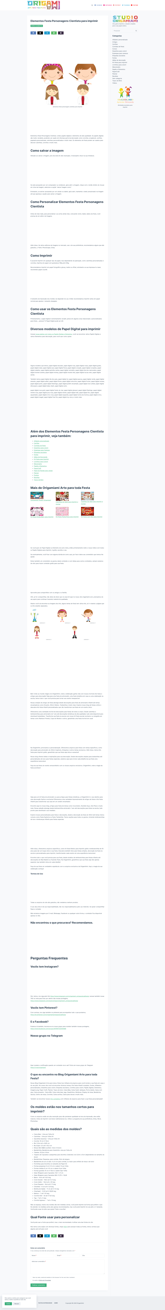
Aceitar (8, 1303)
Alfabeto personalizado (41, 441)
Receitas (36, 477)
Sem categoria (117, 78)
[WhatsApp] (54, 32)
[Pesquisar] (92, 5)
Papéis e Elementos (36, 26)
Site (83, 1255)
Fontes (36, 455)
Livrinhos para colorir (119, 65)
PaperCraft (37, 468)
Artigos (114, 42)
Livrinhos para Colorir (41, 461)
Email (59, 1255)
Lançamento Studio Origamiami (41, 500)
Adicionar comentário (39, 1261)
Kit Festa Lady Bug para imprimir (91, 517)
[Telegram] (47, 32)
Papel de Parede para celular (43, 470)
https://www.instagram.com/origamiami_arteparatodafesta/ (69, 996)
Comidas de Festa (40, 445)
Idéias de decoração (119, 60)
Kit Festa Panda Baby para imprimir (42, 517)
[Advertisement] (68, 51)
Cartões (36, 443)
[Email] (61, 32)
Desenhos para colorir (41, 448)
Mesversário (38, 464)
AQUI (65, 1227)
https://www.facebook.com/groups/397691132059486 (48, 1029)
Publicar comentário (38, 1285)
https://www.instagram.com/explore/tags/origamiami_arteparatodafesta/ (54, 1001)
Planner (36, 473)
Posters (36, 475)
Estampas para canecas (120, 53)
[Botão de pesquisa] (136, 30)
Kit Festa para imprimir (41, 459)
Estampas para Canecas (42, 450)
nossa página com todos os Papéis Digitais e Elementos (54, 334)
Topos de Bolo (38, 480)
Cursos (114, 49)
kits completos (56, 1099)
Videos (114, 83)
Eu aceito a (42, 1280)
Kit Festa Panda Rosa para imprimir (67, 517)
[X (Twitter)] (40, 32)
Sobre (56, 1303)
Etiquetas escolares (40, 452)
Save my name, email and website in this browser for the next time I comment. (54, 1277)
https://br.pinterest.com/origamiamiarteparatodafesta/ (48, 1015)
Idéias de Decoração (40, 457)
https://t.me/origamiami (38, 1067)
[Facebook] (33, 32)
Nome (34, 1255)
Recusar (17, 1303)
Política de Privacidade (45, 1280)
